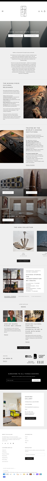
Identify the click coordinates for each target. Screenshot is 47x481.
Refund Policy (4, 455)
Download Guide (31, 35)
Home (26, 438)
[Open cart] (44, 11)
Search (26, 436)
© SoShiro (5, 470)
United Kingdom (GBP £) (8, 468)
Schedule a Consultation (30, 165)
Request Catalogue (5, 453)
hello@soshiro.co (36, 407)
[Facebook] (2, 443)
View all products (23, 260)
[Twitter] (5, 443)
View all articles (23, 347)
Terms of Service (5, 461)
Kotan (23, 254)
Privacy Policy (4, 459)
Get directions (30, 418)
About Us (26, 440)
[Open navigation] (2, 11)
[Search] (41, 11)
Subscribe (36, 380)
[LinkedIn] (13, 443)
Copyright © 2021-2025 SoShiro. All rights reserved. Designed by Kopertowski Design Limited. (20, 472)
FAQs (26, 442)
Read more (6, 334)
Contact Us (4, 450)
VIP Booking (4, 452)
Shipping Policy (5, 457)
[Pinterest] (10, 443)
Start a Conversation (15, 35)
